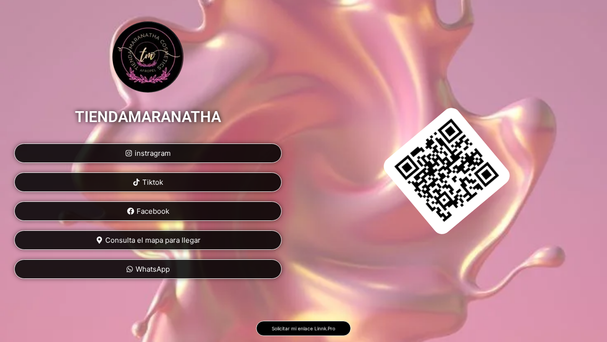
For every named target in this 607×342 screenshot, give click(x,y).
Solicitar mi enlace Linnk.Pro (303, 330)
